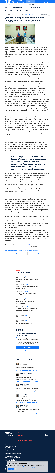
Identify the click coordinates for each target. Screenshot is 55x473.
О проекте (21, 433)
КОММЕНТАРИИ (24, 360)
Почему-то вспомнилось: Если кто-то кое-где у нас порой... (27, 410)
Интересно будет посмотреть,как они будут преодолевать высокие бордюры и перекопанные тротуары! (27, 400)
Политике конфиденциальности (31, 467)
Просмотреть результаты (27, 350)
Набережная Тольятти (11, 10)
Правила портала (23, 438)
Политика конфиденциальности (27, 440)
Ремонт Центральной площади (13, 7)
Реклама (20, 435)
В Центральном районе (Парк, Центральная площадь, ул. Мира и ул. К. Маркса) (28, 343)
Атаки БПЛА (8, 5)
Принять (11, 469)
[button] (16, 253)
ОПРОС (19, 330)
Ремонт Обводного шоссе (32, 7)
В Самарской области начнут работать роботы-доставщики (32, 402)
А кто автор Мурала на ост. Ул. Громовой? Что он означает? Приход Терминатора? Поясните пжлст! (27, 389)
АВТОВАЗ (31, 5)
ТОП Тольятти (23, 272)
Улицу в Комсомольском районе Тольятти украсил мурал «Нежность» (35, 381)
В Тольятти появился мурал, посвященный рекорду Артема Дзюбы (34, 370)
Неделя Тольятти (25, 10)
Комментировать (28, 14)
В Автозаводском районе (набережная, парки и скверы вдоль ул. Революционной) (28, 338)
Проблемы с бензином (20, 5)
